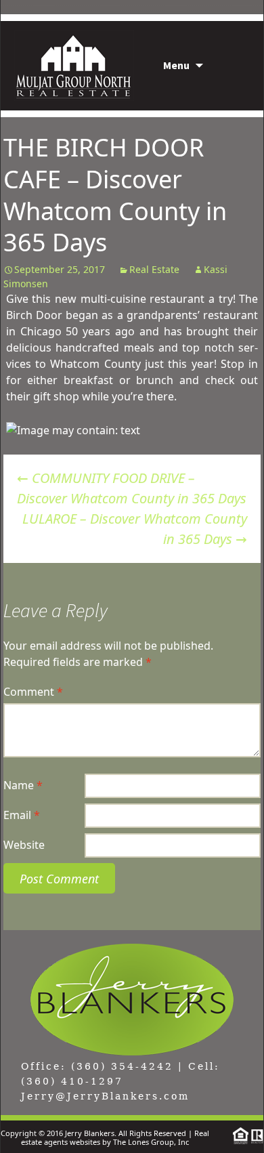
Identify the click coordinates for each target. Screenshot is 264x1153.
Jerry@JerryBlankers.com (105, 1096)
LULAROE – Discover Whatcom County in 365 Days (134, 528)
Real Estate (154, 269)
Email (21, 815)
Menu (176, 65)
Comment (33, 691)
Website (24, 844)
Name (23, 785)
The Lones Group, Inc (151, 1142)
